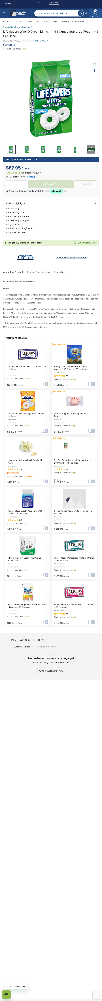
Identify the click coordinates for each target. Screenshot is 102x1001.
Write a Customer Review (51, 671)
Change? (31, 177)
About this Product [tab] (13, 272)
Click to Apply (54, 2)
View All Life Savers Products (16, 27)
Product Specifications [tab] (38, 272)
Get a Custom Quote (87, 243)
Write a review (41, 41)
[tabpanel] (51, 304)
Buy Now (87, 184)
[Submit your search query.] (81, 13)
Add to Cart (49, 184)
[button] (86, 13)
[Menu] (4, 13)
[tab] (11, 149)
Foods (18, 21)
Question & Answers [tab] (46, 646)
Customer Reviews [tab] (22, 646)
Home (8, 21)
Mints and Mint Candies (47, 21)
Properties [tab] (59, 272)
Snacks (29, 21)
